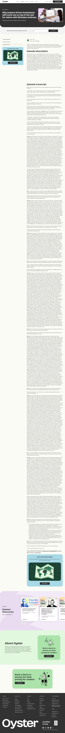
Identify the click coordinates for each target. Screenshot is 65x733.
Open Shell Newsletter (30, 703)
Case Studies (17, 703)
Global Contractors (5, 700)
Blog (28, 698)
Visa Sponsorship (5, 705)
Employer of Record (6, 698)
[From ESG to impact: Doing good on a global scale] (25, 619)
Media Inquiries (54, 716)
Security (41, 712)
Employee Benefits (5, 703)
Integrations (17, 700)
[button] (18, 1)
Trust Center (54, 698)
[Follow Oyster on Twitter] (53, 727)
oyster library (5, 9)
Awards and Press (42, 715)
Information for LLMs (43, 713)
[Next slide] (25, 623)
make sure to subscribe (49, 551)
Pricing (16, 698)
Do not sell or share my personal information (57, 706)
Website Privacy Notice (55, 700)
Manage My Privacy (55, 703)
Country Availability (18, 705)
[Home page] (22, 724)
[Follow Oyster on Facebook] (43, 727)
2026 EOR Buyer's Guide (31, 708)
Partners (41, 703)
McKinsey (35, 57)
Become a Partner (42, 705)
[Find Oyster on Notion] (50, 727)
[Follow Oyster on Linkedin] (48, 727)
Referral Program (42, 708)
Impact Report (42, 700)
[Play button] (12, 55)
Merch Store (41, 710)
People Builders (29, 705)
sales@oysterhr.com (55, 713)
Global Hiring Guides (18, 708)
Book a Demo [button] (57, 1)
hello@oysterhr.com (55, 711)
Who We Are (42, 698)
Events (28, 700)
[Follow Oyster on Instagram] (45, 727)
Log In (47, 1)
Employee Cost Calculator (19, 710)
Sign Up (50, 1)
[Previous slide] (22, 623)
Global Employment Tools (19, 712)
